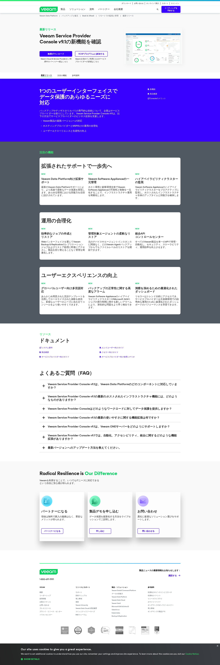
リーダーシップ (45, 595)
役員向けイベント (154, 595)
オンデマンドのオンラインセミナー (160, 605)
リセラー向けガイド (110, 352)
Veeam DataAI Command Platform (124, 590)
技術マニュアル (81, 595)
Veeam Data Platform (119, 597)
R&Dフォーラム (81, 614)
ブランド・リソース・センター (51, 611)
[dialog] (110, 654)
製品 (63, 9)
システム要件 (47, 347)
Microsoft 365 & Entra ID (120, 606)
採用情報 (43, 598)
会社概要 (118, 9)
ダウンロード (126, 3)
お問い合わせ (139, 3)
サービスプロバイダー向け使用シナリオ (118, 356)
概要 (41, 592)
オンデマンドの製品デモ (156, 611)
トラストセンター (46, 614)
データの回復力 (117, 593)
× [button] (217, 646)
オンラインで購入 (152, 3)
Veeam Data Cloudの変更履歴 (86, 608)
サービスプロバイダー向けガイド (55, 356)
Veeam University (82, 605)
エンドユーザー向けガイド (113, 347)
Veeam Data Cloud (118, 600)
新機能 (152, 89)
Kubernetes (116, 613)
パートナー (104, 9)
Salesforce (116, 609)
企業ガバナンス (45, 602)
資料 (91, 9)
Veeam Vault (116, 603)
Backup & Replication (119, 616)
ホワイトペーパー (154, 602)
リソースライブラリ (155, 598)
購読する (173, 575)
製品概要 (153, 94)
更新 (77, 602)
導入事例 (79, 598)
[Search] (157, 9)
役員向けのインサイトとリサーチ (160, 592)
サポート (165, 3)
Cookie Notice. (192, 654)
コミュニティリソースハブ (85, 611)
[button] (110, 659)
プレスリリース (45, 608)
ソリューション (77, 9)
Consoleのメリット (158, 98)
